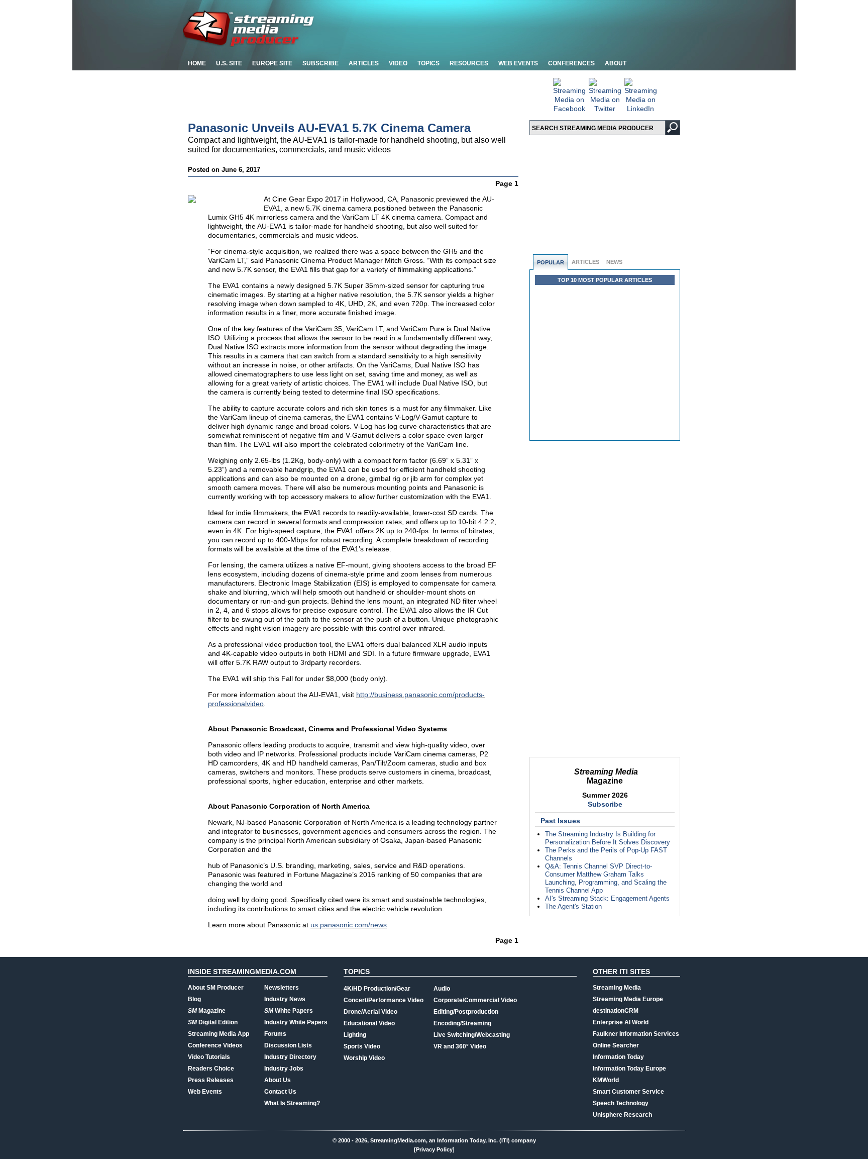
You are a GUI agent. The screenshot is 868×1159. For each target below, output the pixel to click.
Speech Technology (620, 1103)
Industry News (284, 999)
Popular (550, 262)
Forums (275, 1033)
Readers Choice (211, 1068)
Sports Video (362, 1046)
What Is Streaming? (292, 1103)
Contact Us (280, 1091)
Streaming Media (617, 987)
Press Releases (211, 1080)
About (615, 63)
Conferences (571, 63)
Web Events (518, 63)
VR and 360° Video (459, 1046)
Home (197, 63)
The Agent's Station (573, 906)
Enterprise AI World (620, 1022)
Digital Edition (213, 1022)
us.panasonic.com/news (348, 925)
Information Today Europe (629, 1068)
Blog (194, 999)
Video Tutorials (209, 1056)
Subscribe (320, 63)
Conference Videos (215, 1045)
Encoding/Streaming (462, 1023)
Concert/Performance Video (383, 1000)
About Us (277, 1080)
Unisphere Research (622, 1114)
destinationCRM (615, 1010)
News (614, 262)
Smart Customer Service (628, 1091)
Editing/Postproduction (465, 1011)
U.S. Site (229, 63)
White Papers (288, 1010)
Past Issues (560, 821)
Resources (469, 63)
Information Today (618, 1056)
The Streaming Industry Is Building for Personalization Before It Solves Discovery (607, 838)
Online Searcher (616, 1045)
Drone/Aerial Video (370, 1011)
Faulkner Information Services (636, 1033)
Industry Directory (290, 1056)
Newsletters (281, 987)
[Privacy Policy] (434, 1149)
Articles (364, 63)
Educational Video (369, 1023)
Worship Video (364, 1057)
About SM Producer (216, 987)
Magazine (207, 1010)
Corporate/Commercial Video (475, 1000)
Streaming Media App (218, 1033)
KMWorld (606, 1080)
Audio (441, 988)
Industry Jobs (283, 1068)
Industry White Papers (296, 1022)
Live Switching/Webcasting (471, 1034)
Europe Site (272, 63)
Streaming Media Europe (628, 999)
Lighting (355, 1034)
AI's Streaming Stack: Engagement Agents (607, 898)
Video (398, 63)
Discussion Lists (288, 1045)
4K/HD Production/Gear (377, 988)
